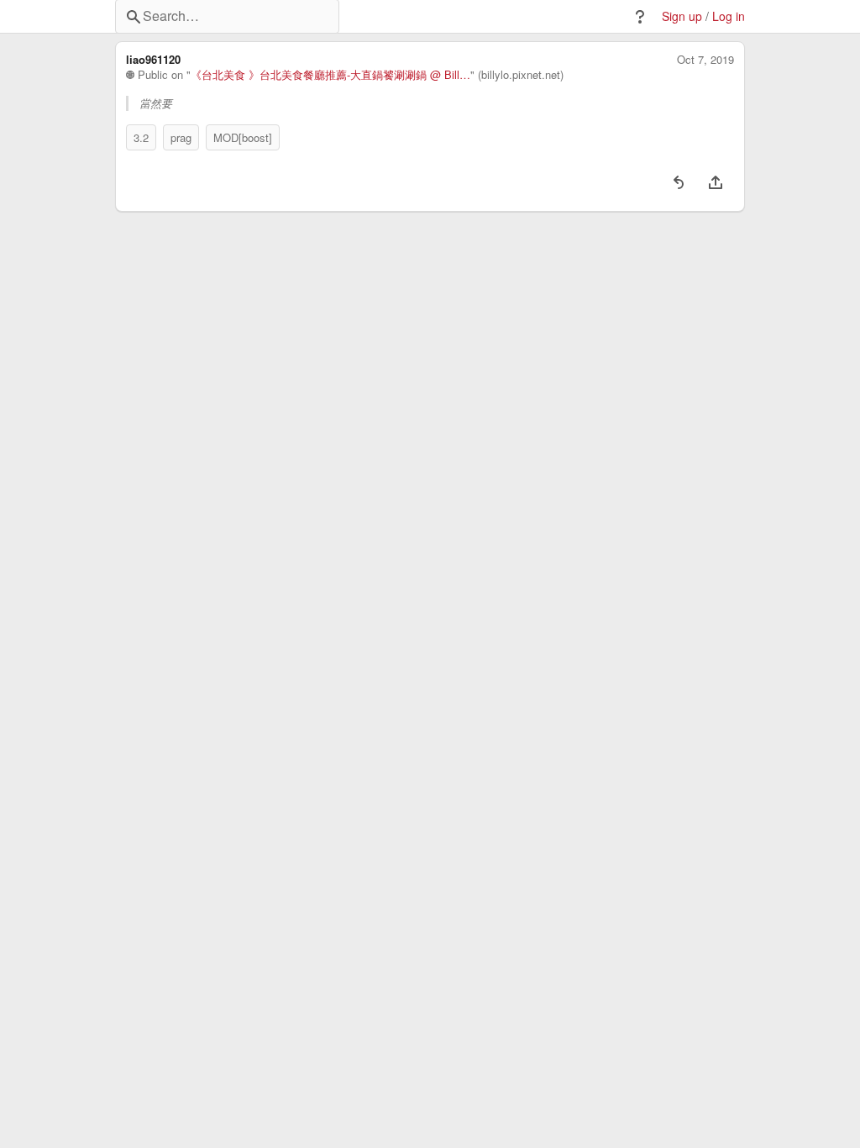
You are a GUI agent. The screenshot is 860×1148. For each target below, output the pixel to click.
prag (180, 137)
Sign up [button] (682, 16)
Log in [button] (728, 16)
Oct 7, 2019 (705, 59)
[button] (639, 17)
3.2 (141, 137)
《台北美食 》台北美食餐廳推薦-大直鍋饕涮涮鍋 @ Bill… (330, 74)
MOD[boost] (242, 137)
